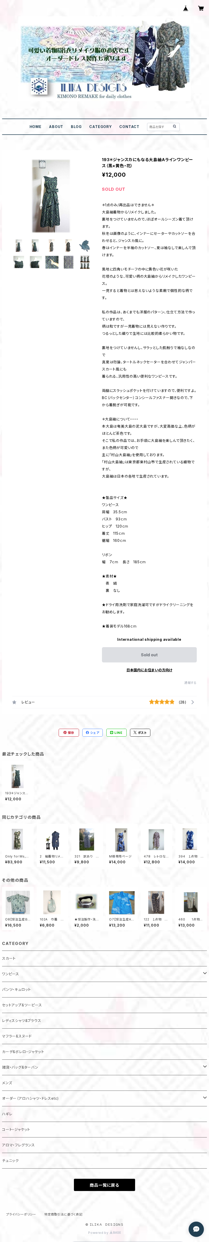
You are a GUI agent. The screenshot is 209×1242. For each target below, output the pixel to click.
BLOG (76, 126)
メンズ (7, 1083)
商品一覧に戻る (104, 1185)
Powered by (99, 1233)
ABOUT (56, 126)
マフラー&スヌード (17, 1036)
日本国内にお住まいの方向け (149, 670)
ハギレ (7, 1114)
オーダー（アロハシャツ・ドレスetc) (30, 1098)
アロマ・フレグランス (18, 1145)
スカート (9, 958)
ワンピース (10, 974)
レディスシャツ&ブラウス (21, 1020)
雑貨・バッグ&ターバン (20, 1067)
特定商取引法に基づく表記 (63, 1214)
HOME (36, 126)
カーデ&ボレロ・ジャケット (23, 1051)
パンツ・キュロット (16, 989)
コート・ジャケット (16, 1129)
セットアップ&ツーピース (22, 1005)
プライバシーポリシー (21, 1214)
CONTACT (129, 126)
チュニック (10, 1160)
